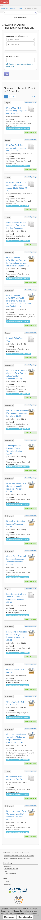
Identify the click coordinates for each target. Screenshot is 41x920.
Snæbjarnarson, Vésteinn (15, 274)
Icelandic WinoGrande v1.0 (15, 339)
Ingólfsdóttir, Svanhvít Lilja (15, 121)
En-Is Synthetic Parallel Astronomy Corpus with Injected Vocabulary (16, 225)
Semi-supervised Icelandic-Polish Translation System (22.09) (14, 449)
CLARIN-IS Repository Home (11, 8)
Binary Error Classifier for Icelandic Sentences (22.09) (17, 524)
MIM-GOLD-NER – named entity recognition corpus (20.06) (16, 110)
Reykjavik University (14, 116)
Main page (7, 866)
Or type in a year (12, 56)
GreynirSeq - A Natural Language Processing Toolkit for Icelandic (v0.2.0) (16, 560)
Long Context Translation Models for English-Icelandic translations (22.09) (16, 635)
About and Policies (10, 873)
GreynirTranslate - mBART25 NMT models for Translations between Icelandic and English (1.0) (17, 261)
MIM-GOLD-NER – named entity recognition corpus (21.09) (16, 148)
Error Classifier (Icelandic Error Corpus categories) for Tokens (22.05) (17, 413)
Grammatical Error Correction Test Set (14, 778)
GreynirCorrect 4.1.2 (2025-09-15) (15, 703)
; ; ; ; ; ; (19, 350)
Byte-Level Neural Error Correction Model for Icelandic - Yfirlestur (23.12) (16, 815)
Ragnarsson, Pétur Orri (14, 389)
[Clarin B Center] (19, 891)
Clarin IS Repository (30, 102)
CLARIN (6, 882)
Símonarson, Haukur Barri (15, 462)
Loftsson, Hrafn (11, 126)
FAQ (5, 871)
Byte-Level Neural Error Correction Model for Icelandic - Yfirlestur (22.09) (16, 487)
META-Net (7, 884)
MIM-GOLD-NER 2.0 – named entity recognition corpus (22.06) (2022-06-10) (16, 186)
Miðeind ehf (11, 231)
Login (5, 2)
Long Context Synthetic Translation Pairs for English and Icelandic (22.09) (16, 598)
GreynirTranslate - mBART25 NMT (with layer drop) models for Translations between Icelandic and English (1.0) (19, 301)
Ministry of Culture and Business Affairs (17, 858)
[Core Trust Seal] (19, 900)
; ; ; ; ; (20, 237)
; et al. (18, 237)
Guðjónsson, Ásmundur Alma (16, 124)
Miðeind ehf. (11, 675)
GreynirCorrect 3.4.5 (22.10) (15, 671)
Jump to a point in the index (17, 36)
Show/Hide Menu (21, 17)
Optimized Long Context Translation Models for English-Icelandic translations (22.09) (16, 738)
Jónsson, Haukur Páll (14, 610)
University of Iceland (14, 782)
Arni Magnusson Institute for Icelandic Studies (19, 856)
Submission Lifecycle (11, 869)
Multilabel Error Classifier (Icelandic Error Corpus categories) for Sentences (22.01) (17, 374)
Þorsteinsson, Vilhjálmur (15, 680)
